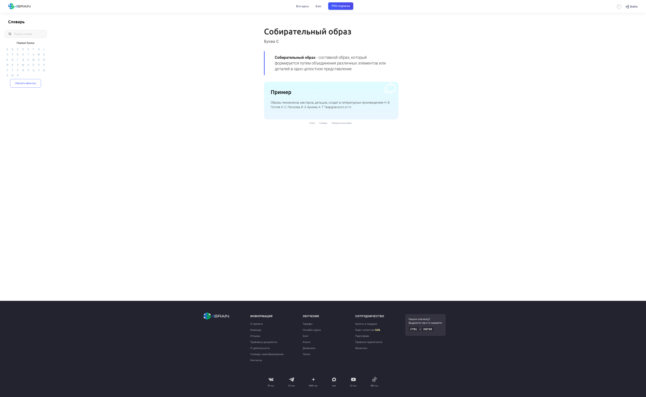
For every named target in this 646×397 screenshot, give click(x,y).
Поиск (306, 354)
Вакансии (361, 348)
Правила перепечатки (368, 342)
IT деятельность (260, 348)
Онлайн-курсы (312, 329)
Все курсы (302, 6)
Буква (271, 41)
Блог (318, 6)
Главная (25, 6)
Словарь (16, 21)
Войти (634, 6)
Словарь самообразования (266, 354)
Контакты (256, 360)
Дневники (309, 348)
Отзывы (255, 336)
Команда (255, 329)
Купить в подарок (366, 323)
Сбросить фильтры (25, 83)
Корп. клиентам (367, 329)
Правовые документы (263, 342)
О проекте (256, 323)
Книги (306, 342)
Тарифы (308, 323)
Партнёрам (362, 336)
